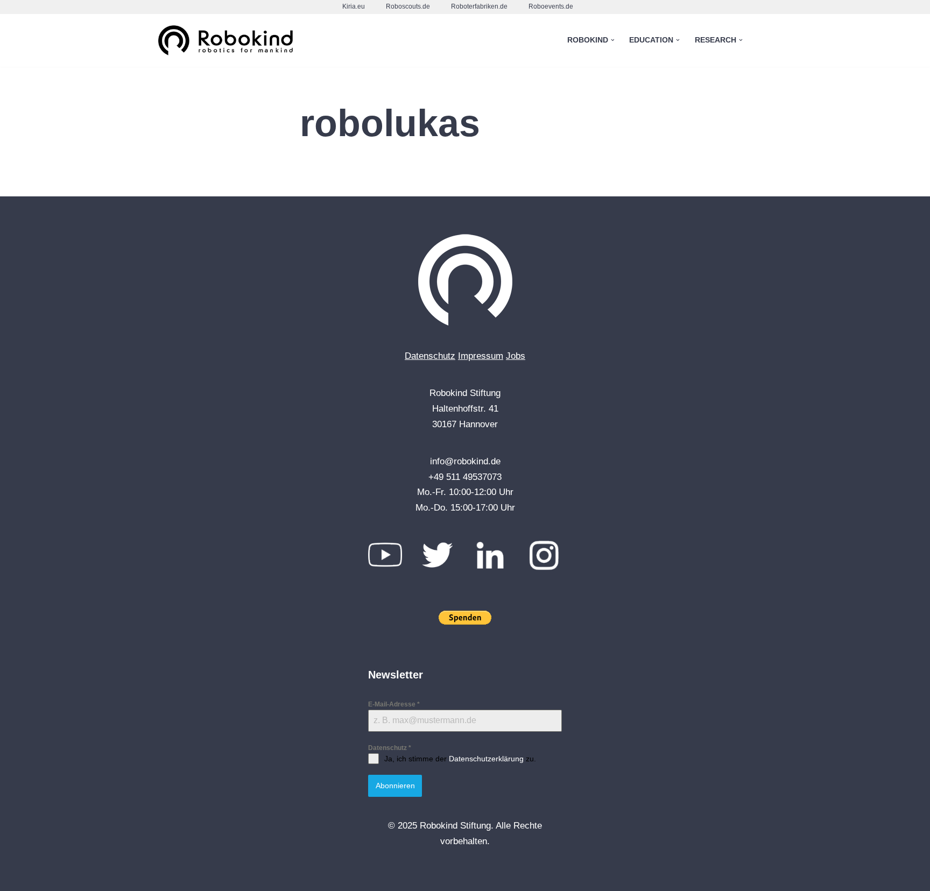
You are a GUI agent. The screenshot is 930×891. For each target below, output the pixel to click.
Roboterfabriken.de (479, 6)
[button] (613, 40)
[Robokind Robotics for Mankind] (228, 41)
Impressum (480, 356)
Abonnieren (395, 785)
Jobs (515, 356)
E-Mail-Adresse (394, 704)
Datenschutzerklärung (486, 758)
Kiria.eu (353, 6)
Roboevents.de (551, 6)
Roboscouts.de (408, 6)
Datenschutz (430, 356)
